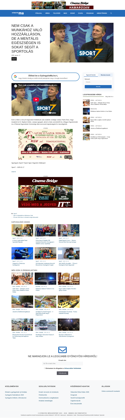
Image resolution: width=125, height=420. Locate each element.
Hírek (47, 13)
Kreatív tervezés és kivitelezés (49, 392)
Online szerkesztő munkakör (111, 391)
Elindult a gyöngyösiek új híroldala (16, 392)
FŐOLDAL (38, 13)
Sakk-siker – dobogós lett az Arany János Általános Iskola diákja (100, 103)
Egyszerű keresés (91, 75)
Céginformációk (75, 401)
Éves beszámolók (76, 403)
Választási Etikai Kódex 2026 (79, 392)
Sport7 (14, 58)
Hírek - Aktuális (96, 100)
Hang (69, 157)
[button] (111, 13)
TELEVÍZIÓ (56, 13)
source (13, 171)
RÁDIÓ (72, 13)
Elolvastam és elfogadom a (63, 368)
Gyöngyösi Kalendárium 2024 (14, 395)
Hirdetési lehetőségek (46, 401)
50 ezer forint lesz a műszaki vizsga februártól (25, 217)
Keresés (98, 86)
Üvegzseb (73, 395)
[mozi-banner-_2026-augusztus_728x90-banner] (62, 9)
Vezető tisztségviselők (77, 398)
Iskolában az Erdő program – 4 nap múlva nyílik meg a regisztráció (100, 137)
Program (89, 13)
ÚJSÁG (80, 13)
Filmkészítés (43, 395)
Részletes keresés (105, 75)
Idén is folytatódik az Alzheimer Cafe (23, 215)
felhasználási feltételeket (72, 368)
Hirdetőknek (102, 13)
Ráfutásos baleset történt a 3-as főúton (101, 111)
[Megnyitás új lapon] (45, 144)
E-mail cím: (62, 360)
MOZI (65, 13)
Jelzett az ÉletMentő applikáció (99, 128)
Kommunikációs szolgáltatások (49, 398)
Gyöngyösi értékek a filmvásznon (15, 398)
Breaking (93, 109)
